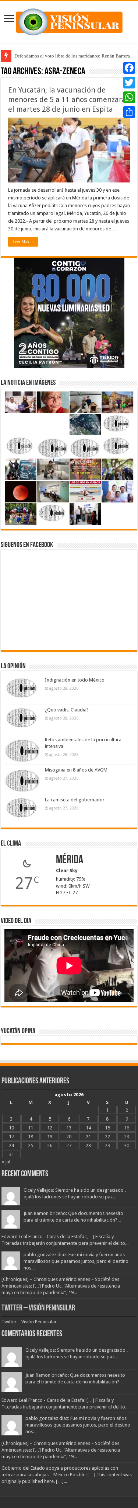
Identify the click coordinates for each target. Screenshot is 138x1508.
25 (30, 1145)
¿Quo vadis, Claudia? (67, 710)
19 (49, 1136)
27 (68, 1145)
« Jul (5, 1161)
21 (88, 1136)
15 (107, 1128)
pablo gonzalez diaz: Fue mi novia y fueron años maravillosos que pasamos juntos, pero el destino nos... (76, 1261)
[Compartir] (129, 112)
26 (49, 1145)
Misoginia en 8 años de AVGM (76, 770)
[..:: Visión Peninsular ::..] (69, 20)
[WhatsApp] (129, 97)
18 (30, 1136)
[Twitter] (129, 82)
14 (88, 1128)
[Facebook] (129, 67)
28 (88, 1145)
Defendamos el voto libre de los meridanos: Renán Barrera (72, 56)
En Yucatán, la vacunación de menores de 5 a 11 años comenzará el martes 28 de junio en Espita (67, 100)
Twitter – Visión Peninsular (38, 1308)
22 (107, 1136)
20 (68, 1136)
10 (11, 1128)
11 (30, 1128)
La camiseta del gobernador (75, 799)
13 (68, 1128)
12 (49, 1128)
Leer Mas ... (23, 241)
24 (11, 1145)
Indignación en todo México (75, 680)
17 (11, 1136)
